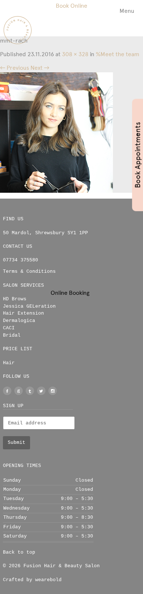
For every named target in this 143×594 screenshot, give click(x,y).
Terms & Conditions (29, 271)
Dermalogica (19, 320)
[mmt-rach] (56, 131)
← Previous (14, 67)
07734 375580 (20, 260)
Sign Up (13, 406)
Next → (39, 67)
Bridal (12, 335)
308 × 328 (75, 54)
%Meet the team (117, 54)
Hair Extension (23, 313)
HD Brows (14, 299)
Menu (127, 10)
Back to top (19, 552)
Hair (9, 363)
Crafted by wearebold (32, 580)
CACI (9, 328)
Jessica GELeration (29, 306)
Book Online (71, 5)
